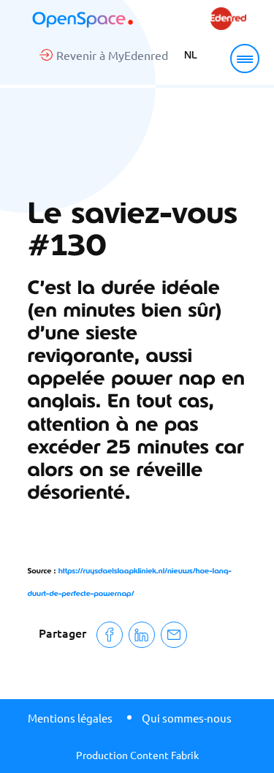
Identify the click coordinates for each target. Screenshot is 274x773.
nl (190, 54)
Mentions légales (70, 718)
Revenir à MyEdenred (112, 55)
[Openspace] (82, 19)
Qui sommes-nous (187, 718)
